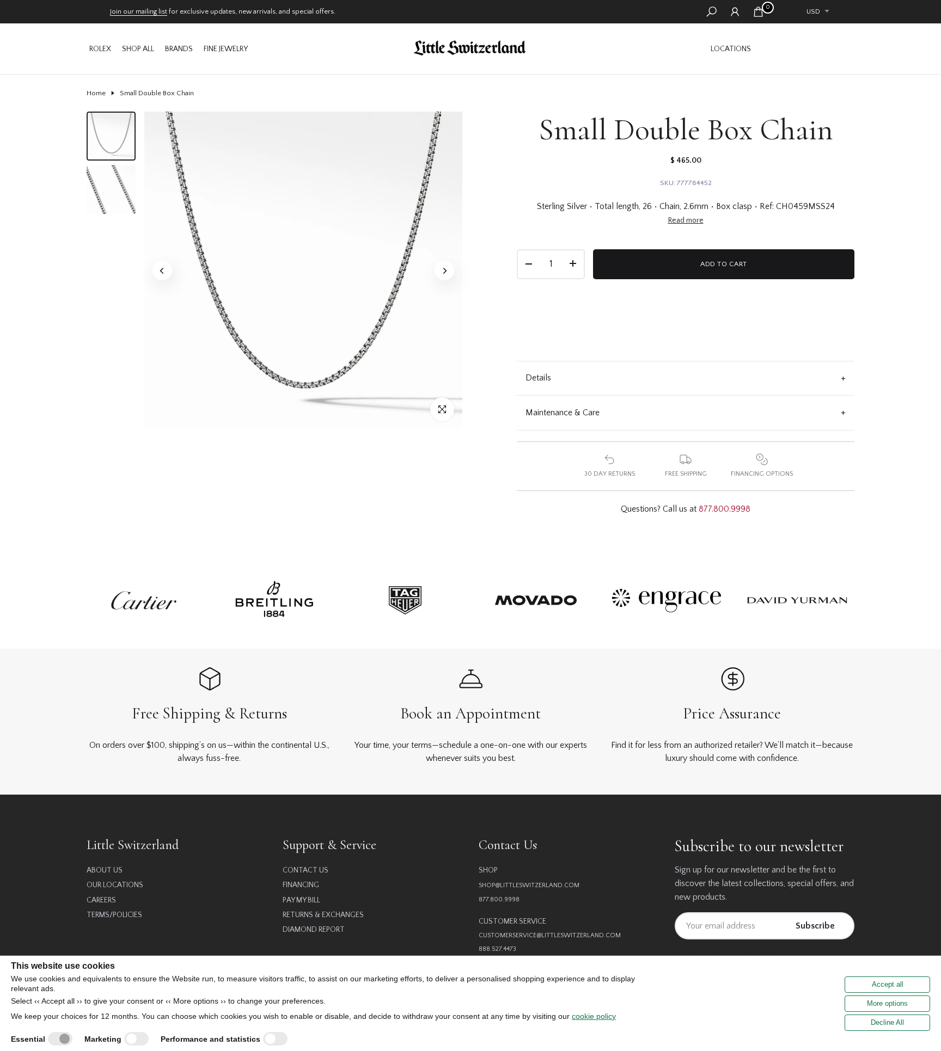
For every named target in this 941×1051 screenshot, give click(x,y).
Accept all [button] (887, 984)
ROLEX (100, 49)
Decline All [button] (887, 1022)
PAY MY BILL (301, 900)
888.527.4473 (497, 948)
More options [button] (887, 1003)
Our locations (115, 885)
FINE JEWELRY (226, 49)
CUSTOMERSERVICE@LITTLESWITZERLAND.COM (550, 935)
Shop (488, 870)
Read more (686, 220)
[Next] (444, 270)
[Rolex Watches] (805, 48)
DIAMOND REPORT (314, 929)
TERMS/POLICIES (114, 915)
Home (96, 93)
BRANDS (179, 49)
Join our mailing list (138, 11)
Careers (101, 900)
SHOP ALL (138, 49)
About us (105, 870)
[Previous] (162, 270)
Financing (301, 885)
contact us (305, 870)
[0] (758, 11)
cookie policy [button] (594, 1016)
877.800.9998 (724, 509)
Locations (731, 49)
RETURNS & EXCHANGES (323, 915)
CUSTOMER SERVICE (512, 921)
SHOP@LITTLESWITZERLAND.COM (529, 885)
